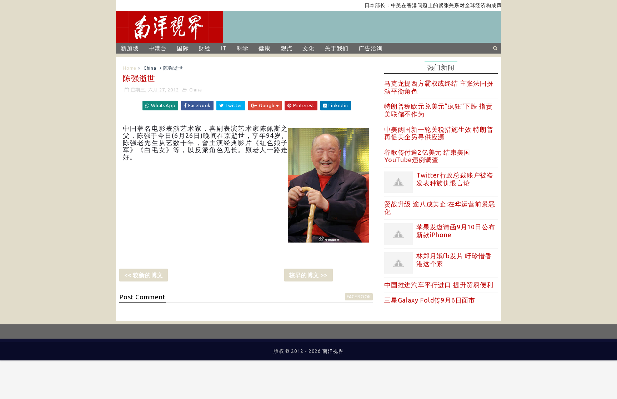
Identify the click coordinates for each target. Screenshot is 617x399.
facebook (359, 296)
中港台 (157, 48)
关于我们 (336, 48)
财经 (205, 48)
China (150, 67)
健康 (265, 48)
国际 (183, 48)
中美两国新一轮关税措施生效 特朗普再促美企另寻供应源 (438, 133)
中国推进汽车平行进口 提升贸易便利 (438, 284)
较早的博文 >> (308, 275)
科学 (243, 48)
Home (129, 67)
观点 (287, 48)
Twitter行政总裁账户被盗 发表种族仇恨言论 (454, 178)
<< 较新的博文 (143, 275)
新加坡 (130, 48)
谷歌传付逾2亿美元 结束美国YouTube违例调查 (427, 156)
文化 (308, 48)
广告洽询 (370, 48)
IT (224, 48)
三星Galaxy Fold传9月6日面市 (429, 300)
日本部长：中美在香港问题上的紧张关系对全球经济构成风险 (429, 5)
